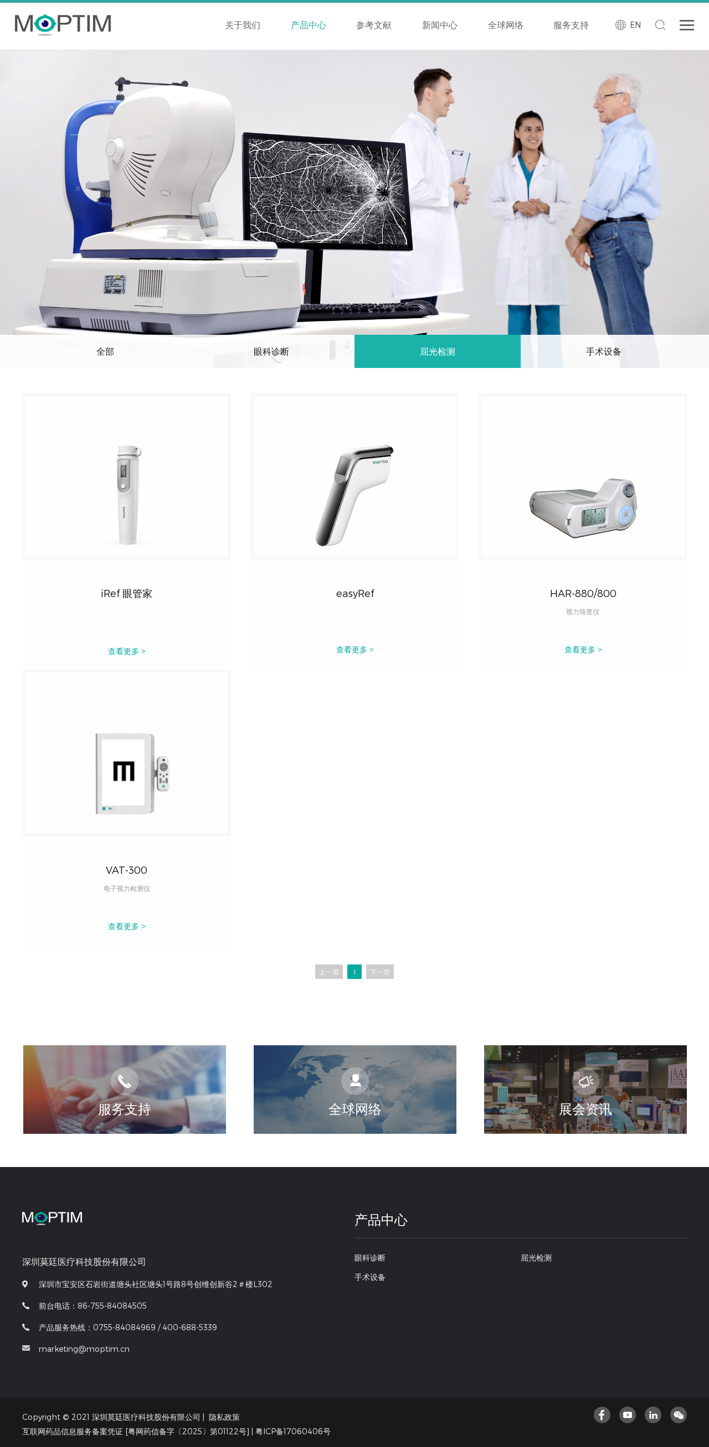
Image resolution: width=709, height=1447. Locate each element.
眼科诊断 (315, 64)
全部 (105, 351)
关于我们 (242, 24)
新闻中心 (440, 24)
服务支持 (571, 24)
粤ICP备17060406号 (293, 1431)
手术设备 (446, 64)
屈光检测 (380, 64)
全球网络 (505, 24)
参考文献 (374, 24)
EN (635, 24)
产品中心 (308, 24)
